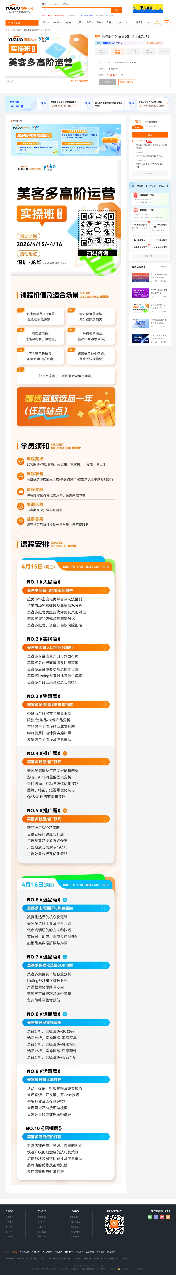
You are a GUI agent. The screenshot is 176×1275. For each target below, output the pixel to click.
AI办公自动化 (65, 1258)
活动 (118, 22)
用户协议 (9, 1232)
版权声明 (42, 1236)
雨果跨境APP (75, 1217)
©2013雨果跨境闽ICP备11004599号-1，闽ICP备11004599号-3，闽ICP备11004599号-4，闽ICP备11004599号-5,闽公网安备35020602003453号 (88, 1269)
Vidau (119, 1258)
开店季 (139, 22)
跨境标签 (75, 1236)
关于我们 (9, 1217)
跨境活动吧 (16, 30)
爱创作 (96, 1258)
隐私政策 (9, 1236)
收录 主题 (108, 43)
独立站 (56, 22)
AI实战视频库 (77, 1258)
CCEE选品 (75, 1222)
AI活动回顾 (88, 1258)
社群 (128, 22)
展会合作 (42, 1227)
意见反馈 (42, 1232)
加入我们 (9, 1222)
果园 (89, 22)
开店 (45, 22)
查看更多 (164, 267)
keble (125, 1258)
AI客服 (55, 1258)
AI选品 (41, 1258)
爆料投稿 (9, 1227)
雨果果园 (75, 1227)
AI (149, 22)
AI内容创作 (33, 1258)
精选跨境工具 (22, 1258)
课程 (99, 22)
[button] (168, 104)
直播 (108, 22)
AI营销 (48, 1258)
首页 (8, 30)
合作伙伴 (42, 1222)
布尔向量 (111, 1258)
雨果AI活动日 (10, 1258)
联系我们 (42, 1217)
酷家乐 (103, 1258)
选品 (79, 22)
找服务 (68, 22)
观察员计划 (75, 1232)
